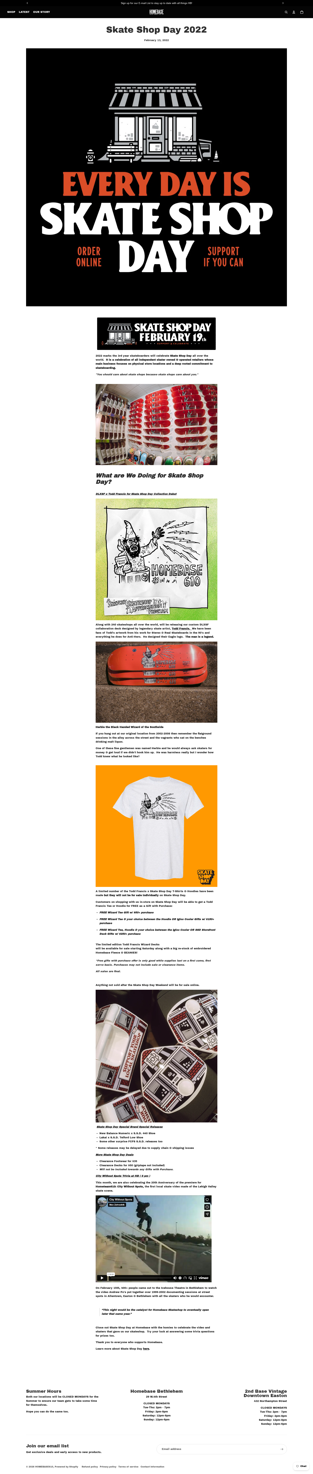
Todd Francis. (182, 628)
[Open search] (286, 12)
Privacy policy (108, 1466)
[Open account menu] (294, 12)
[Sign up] (281, 1449)
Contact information (152, 1466)
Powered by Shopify (66, 1466)
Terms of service (128, 1466)
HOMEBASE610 (44, 1466)
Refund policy (90, 1466)
